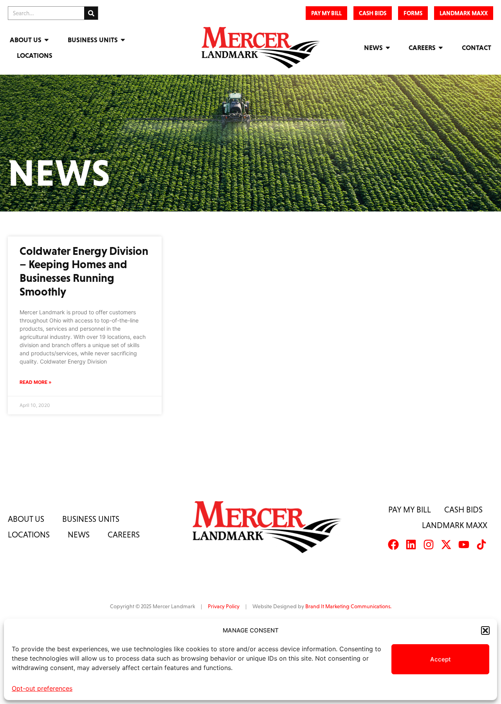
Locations (34, 55)
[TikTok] (481, 544)
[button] (485, 630)
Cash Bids (463, 509)
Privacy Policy (224, 606)
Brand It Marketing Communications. (348, 606)
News (373, 48)
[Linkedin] (411, 544)
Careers (422, 48)
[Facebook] (393, 544)
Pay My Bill (409, 509)
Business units (90, 518)
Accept (440, 659)
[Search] (91, 13)
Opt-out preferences (42, 688)
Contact (476, 48)
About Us (25, 40)
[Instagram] (428, 544)
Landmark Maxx (454, 525)
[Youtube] (464, 544)
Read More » (36, 382)
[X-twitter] (446, 544)
